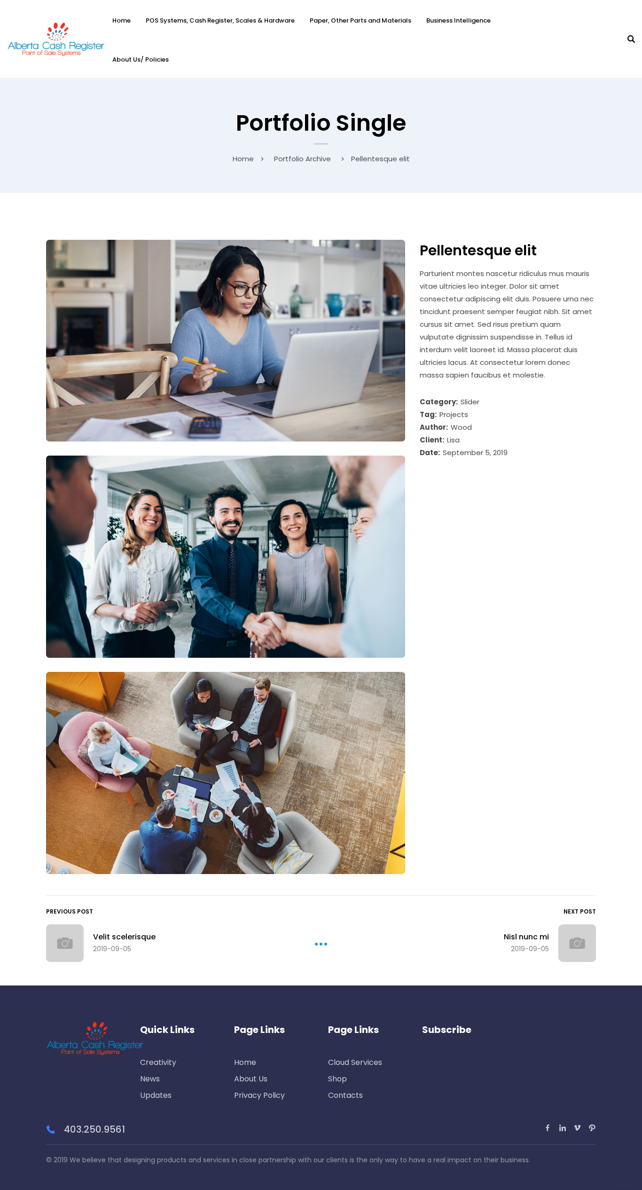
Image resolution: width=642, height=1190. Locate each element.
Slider (470, 402)
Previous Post (69, 911)
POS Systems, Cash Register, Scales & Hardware (220, 20)
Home (121, 20)
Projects (453, 414)
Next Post (580, 911)
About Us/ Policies (140, 59)
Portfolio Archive (302, 159)
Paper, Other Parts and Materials (360, 20)
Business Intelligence (458, 20)
